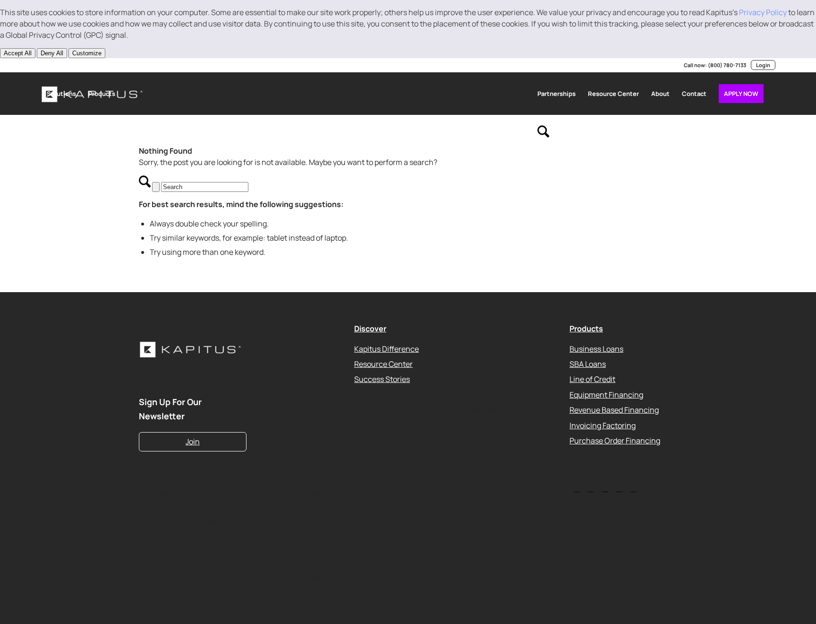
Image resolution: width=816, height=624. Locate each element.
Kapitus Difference (386, 348)
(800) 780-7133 (727, 65)
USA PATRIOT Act (491, 440)
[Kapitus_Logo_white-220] (192, 349)
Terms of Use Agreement (504, 364)
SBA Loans (588, 364)
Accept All (18, 53)
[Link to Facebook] (100, 65)
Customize (87, 53)
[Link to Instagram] (86, 65)
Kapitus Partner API (495, 425)
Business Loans (596, 348)
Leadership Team (491, 379)
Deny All (52, 53)
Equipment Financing (606, 394)
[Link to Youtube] (72, 65)
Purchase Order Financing (615, 440)
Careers (475, 394)
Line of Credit (592, 379)
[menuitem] (61, 93)
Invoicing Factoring (603, 425)
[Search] (543, 136)
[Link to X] (58, 65)
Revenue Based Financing (614, 410)
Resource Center (383, 364)
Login (763, 65)
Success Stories (382, 379)
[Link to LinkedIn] (43, 65)
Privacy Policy (763, 12)
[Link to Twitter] (577, 488)
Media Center (485, 410)
